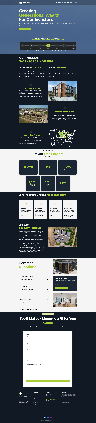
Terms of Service (74, 404)
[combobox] (48, 354)
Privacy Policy (63, 404)
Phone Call (29, 358)
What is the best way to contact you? (32, 357)
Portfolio (34, 398)
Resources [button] (69, 2)
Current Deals (35, 400)
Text (27, 360)
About (34, 396)
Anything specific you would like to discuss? (33, 364)
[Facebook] (48, 417)
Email (27, 347)
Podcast (34, 404)
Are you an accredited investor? (31, 352)
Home (34, 394)
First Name (28, 334)
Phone (27, 343)
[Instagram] (51, 417)
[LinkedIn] (44, 417)
